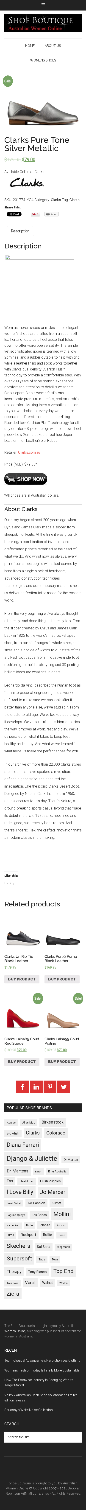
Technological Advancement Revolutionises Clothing (42, 1360)
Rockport (28, 1234)
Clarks (56, 200)
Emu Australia (57, 1171)
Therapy (14, 1271)
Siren (62, 1235)
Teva (55, 1259)
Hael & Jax (26, 1181)
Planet (44, 1225)
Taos (42, 1259)
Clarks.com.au (29, 452)
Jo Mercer (52, 1192)
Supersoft (19, 1258)
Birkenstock (53, 1122)
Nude (29, 1225)
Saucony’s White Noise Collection (28, 1410)
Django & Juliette (32, 1158)
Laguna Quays (16, 1215)
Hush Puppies (50, 1181)
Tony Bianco (37, 1272)
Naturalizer (13, 1225)
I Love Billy (20, 1192)
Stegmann (63, 1247)
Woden (63, 1283)
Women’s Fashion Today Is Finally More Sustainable (41, 1370)
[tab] (20, 231)
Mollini (62, 1214)
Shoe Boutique (43, 23)
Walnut (47, 1283)
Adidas (11, 1122)
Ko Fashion (36, 1203)
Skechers (18, 1246)
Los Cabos (39, 1215)
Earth (38, 1171)
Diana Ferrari (23, 1145)
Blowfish (13, 1133)
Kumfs (56, 1203)
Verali (30, 1282)
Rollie (47, 1235)
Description (20, 231)
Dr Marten (71, 1159)
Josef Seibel (14, 1203)
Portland (60, 1225)
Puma (10, 1235)
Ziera (13, 1294)
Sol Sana (43, 1247)
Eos (10, 1181)
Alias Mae (28, 1122)
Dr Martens (17, 1171)
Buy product (22, 979)
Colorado (55, 1133)
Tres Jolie (12, 1283)
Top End (63, 1271)
